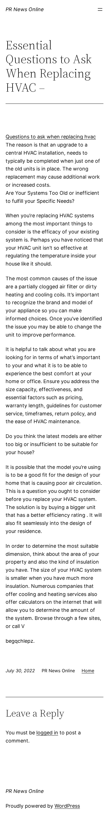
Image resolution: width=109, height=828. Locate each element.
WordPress (67, 806)
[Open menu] (100, 9)
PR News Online (25, 9)
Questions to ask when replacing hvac (51, 137)
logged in (47, 733)
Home (88, 670)
